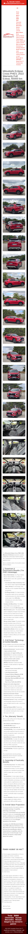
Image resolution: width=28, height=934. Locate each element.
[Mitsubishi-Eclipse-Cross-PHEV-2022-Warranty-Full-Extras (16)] (14, 399)
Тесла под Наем (7, 908)
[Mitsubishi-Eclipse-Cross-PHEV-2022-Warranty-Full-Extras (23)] (14, 529)
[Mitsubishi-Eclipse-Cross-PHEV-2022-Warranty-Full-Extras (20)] (14, 473)
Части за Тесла (6, 906)
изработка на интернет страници (12, 930)
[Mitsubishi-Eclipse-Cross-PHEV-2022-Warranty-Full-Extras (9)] (14, 269)
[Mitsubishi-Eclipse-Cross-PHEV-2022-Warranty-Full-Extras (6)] (14, 214)
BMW (16, 915)
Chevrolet (9, 918)
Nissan (18, 920)
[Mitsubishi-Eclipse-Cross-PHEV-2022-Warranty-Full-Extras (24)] (14, 547)
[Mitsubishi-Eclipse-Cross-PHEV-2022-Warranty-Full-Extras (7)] (14, 232)
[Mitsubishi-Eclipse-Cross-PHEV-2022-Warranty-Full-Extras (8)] (14, 251)
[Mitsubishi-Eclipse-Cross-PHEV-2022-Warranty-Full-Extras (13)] (14, 343)
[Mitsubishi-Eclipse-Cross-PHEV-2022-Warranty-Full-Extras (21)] (14, 492)
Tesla (10, 915)
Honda (18, 918)
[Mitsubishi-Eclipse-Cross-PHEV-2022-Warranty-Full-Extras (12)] (14, 325)
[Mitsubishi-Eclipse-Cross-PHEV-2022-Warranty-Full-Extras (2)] (14, 140)
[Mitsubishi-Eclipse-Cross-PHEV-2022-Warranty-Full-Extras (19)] (14, 454)
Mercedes (9, 920)
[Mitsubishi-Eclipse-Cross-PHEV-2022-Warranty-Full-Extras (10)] (14, 288)
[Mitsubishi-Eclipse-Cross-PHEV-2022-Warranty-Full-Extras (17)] (14, 417)
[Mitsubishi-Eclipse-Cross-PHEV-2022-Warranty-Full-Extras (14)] (14, 362)
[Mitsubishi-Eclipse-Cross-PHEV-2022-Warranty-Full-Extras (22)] (14, 510)
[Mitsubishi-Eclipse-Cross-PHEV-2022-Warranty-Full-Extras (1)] (14, 121)
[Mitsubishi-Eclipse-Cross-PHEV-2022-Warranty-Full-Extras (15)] (14, 380)
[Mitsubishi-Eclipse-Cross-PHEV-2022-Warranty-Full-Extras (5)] (14, 195)
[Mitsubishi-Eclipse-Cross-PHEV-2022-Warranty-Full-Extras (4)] (14, 177)
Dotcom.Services (18, 932)
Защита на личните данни (13, 923)
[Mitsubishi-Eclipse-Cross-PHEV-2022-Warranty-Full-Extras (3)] (14, 158)
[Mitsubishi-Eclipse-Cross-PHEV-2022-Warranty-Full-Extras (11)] (14, 306)
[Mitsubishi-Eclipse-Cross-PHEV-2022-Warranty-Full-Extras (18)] (14, 436)
